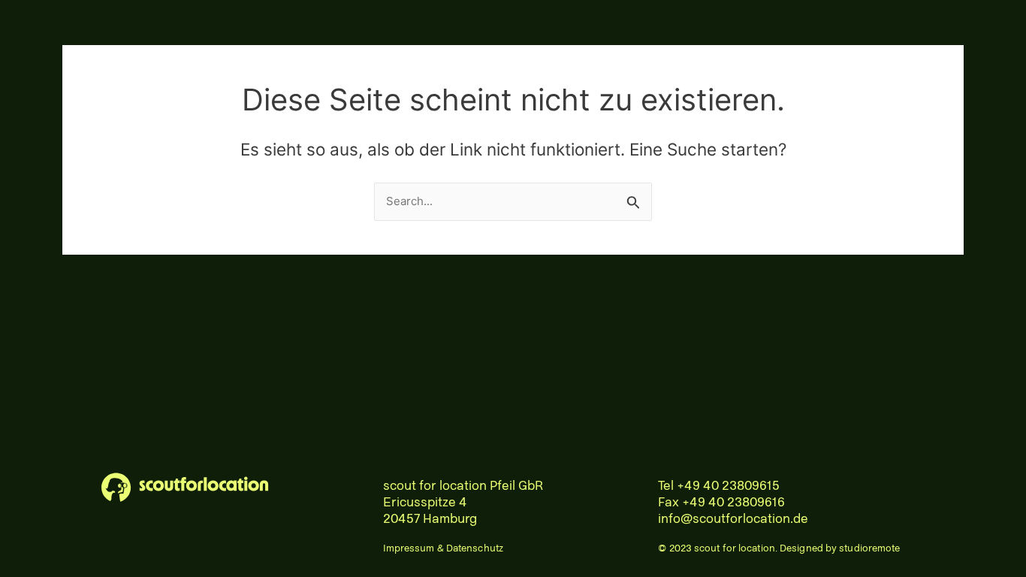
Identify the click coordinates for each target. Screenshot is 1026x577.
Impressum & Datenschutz (443, 549)
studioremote (869, 549)
